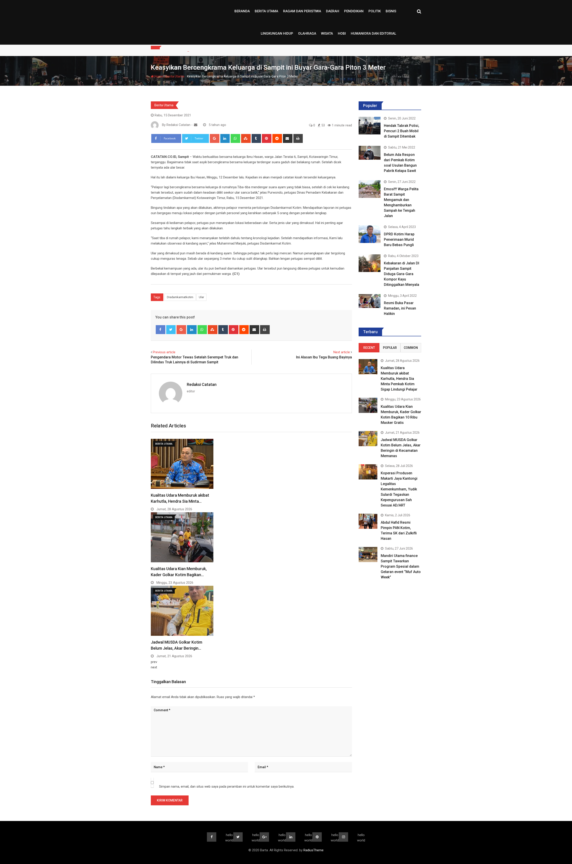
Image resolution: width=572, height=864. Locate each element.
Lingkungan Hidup (277, 33)
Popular (390, 347)
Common (411, 347)
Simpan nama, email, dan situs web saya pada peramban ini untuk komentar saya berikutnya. (226, 787)
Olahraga (307, 33)
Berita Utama (266, 11)
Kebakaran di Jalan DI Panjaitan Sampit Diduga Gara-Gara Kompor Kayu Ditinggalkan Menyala (401, 274)
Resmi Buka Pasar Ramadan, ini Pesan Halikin (400, 308)
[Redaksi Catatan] (195, 125)
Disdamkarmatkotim (180, 297)
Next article (341, 352)
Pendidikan (354, 11)
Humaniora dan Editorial (373, 33)
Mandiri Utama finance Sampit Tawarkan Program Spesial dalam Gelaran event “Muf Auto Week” (401, 566)
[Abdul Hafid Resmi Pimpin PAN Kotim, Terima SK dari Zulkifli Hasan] (368, 521)
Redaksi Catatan (202, 384)
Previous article (164, 352)
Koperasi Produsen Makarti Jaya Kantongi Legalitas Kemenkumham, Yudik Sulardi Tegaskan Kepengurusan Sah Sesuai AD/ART (399, 489)
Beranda (242, 11)
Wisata (327, 33)
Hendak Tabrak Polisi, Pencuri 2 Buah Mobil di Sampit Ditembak (401, 130)
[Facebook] (160, 329)
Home (158, 76)
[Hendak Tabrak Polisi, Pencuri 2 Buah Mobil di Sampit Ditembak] (370, 125)
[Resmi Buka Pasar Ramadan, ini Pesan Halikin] (370, 301)
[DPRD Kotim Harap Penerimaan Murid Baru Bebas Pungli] (370, 234)
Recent (369, 347)
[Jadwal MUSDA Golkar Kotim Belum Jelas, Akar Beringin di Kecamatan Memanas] (368, 438)
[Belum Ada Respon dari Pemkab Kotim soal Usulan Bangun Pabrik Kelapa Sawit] (370, 152)
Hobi (342, 33)
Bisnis (391, 11)
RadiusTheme (313, 850)
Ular (201, 297)
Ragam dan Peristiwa (302, 11)
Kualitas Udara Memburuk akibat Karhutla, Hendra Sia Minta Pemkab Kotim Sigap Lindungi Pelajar (399, 378)
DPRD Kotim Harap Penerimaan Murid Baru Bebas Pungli (399, 239)
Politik (374, 11)
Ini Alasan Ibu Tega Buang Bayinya (324, 357)
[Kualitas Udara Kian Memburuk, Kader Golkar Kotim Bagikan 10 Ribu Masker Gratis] (368, 405)
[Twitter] (171, 329)
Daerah (332, 11)
